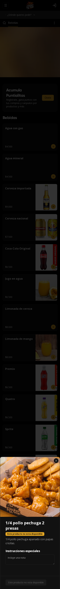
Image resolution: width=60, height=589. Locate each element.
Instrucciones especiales (23, 551)
